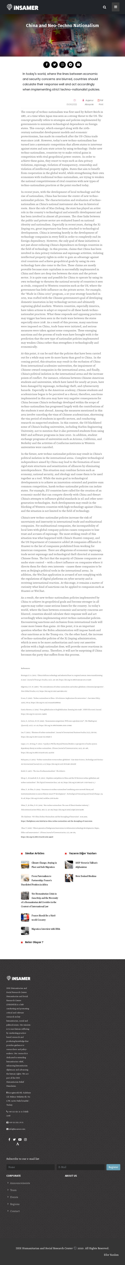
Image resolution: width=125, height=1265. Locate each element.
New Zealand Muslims (86, 876)
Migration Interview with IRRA (46, 929)
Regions (15, 1204)
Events (14, 1197)
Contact (15, 1211)
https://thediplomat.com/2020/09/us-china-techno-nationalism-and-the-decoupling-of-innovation (56, 821)
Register (113, 1167)
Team (13, 1190)
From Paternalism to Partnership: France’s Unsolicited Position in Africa (36, 880)
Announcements (20, 1183)
